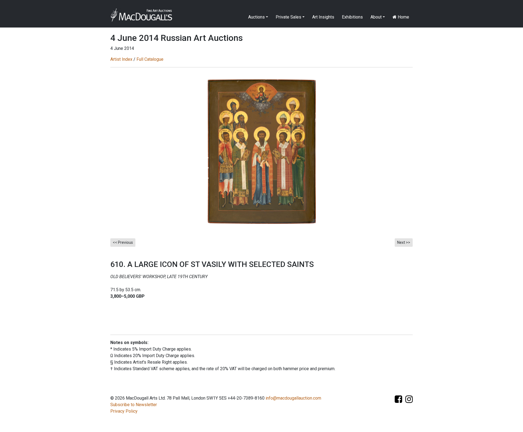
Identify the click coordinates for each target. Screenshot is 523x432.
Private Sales (288, 17)
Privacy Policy (124, 411)
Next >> (403, 242)
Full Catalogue (149, 59)
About (376, 17)
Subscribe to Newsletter (133, 404)
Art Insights (323, 17)
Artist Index (121, 59)
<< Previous (123, 242)
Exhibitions (352, 17)
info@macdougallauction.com (293, 398)
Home (403, 17)
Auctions (256, 17)
